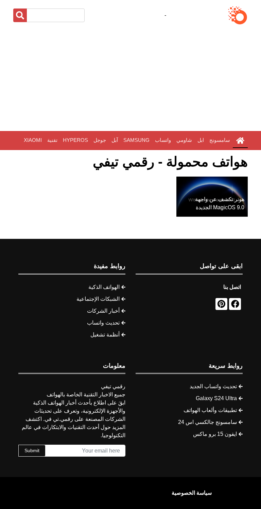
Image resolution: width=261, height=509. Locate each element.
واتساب (163, 140)
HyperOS (75, 140)
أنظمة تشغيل (105, 335)
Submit (31, 450)
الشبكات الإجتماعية (98, 299)
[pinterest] (221, 304)
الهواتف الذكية (104, 287)
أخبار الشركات (103, 311)
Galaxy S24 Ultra (216, 398)
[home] (240, 140)
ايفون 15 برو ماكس (215, 434)
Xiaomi (33, 140)
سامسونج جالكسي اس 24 (207, 422)
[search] (20, 15)
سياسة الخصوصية (192, 493)
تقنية (52, 140)
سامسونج (219, 140)
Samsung (136, 140)
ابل (200, 140)
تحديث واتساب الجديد (213, 386)
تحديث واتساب (103, 323)
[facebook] (235, 304)
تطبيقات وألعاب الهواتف (210, 410)
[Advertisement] (130, 78)
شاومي (184, 140)
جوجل (99, 140)
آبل (114, 140)
